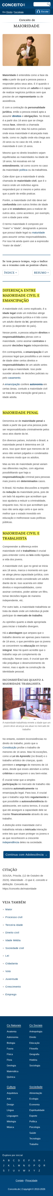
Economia (34, 1104)
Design (10, 1104)
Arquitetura (12, 1093)
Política (33, 1121)
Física (10, 1054)
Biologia (11, 1043)
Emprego (11, 994)
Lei (7, 955)
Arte (9, 1099)
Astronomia (12, 1037)
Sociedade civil (14, 948)
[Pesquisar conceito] (48, 4)
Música (10, 1127)
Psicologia (34, 1127)
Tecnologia (34, 1138)
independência (11, 842)
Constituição (10, 747)
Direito (9, 12)
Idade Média (13, 940)
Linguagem (12, 1116)
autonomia (36, 384)
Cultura (11, 1087)
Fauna (10, 1048)
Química (11, 1077)
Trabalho (33, 1144)
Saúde (32, 1133)
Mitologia (11, 1121)
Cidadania (11, 963)
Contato (20, 1180)
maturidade (38, 232)
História (33, 1060)
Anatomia (11, 1031)
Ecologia (33, 1099)
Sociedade (36, 1087)
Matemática (12, 1071)
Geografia (34, 1054)
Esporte (33, 1116)
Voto (8, 971)
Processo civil (13, 917)
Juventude (11, 979)
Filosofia (33, 1048)
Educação (34, 1043)
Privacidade (31, 1180)
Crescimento (13, 986)
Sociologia (18, 12)
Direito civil (12, 932)
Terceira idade (14, 925)
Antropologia (35, 1031)
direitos (16, 116)
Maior (8, 909)
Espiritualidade (37, 1110)
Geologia (11, 1065)
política (23, 169)
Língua (10, 1110)
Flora (9, 1060)
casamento (14, 377)
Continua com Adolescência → (27, 854)
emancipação (12, 384)
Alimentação (35, 1093)
